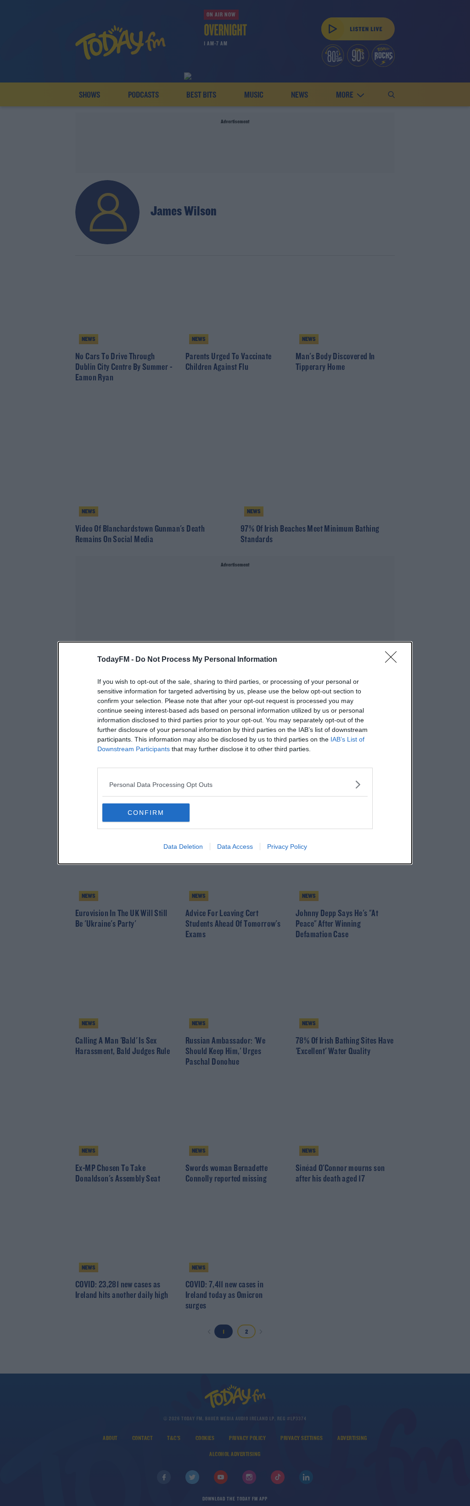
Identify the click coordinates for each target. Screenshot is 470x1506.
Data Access (235, 846)
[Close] (394, 660)
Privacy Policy (287, 846)
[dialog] (235, 753)
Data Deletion (183, 846)
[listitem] (235, 784)
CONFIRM (146, 812)
